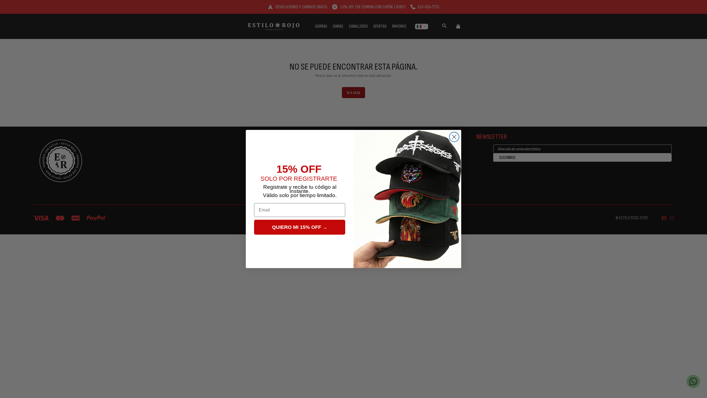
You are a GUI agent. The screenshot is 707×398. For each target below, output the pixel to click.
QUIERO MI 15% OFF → (300, 227)
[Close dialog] (454, 137)
